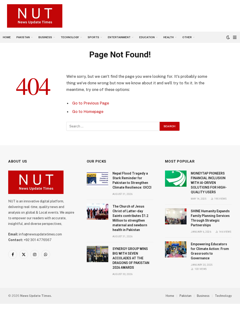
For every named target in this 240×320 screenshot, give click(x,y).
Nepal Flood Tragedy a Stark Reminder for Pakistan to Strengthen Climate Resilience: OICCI (131, 180)
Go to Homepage (87, 111)
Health (168, 37)
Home (7, 37)
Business (45, 37)
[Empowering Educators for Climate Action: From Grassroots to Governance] (176, 249)
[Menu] (234, 37)
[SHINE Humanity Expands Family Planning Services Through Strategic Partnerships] (176, 216)
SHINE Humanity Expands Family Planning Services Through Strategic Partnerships (210, 218)
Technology (70, 37)
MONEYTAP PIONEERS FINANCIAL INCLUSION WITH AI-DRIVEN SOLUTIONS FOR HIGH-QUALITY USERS (209, 182)
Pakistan (23, 37)
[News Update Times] (34, 16)
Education (147, 37)
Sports (93, 37)
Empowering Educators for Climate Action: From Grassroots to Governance (210, 251)
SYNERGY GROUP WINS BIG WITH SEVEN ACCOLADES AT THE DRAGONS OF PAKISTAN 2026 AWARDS (130, 258)
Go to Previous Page (90, 103)
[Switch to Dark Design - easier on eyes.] (228, 37)
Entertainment (119, 37)
